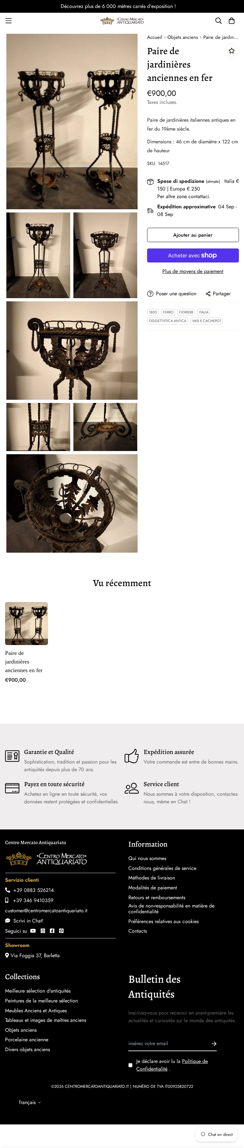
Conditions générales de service (162, 868)
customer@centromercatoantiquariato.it (46, 910)
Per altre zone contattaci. (184, 196)
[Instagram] (43, 931)
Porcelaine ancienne (26, 1040)
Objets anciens (182, 37)
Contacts (137, 931)
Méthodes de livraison (151, 878)
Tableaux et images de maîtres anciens (45, 1020)
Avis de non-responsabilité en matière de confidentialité (171, 909)
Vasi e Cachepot (206, 320)
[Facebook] (52, 931)
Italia (203, 312)
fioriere (186, 312)
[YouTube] (33, 931)
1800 (153, 312)
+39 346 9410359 (30, 900)
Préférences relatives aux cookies (163, 921)
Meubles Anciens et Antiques (36, 1011)
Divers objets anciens (27, 1049)
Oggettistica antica (167, 320)
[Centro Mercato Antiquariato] (122, 20)
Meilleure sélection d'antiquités (38, 991)
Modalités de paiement (152, 888)
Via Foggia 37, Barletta (34, 955)
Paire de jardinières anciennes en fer (24, 661)
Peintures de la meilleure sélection (41, 1001)
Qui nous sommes (147, 858)
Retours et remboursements (156, 897)
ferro (168, 312)
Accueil (154, 37)
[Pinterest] (61, 931)
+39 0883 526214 (32, 890)
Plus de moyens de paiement (192, 271)
